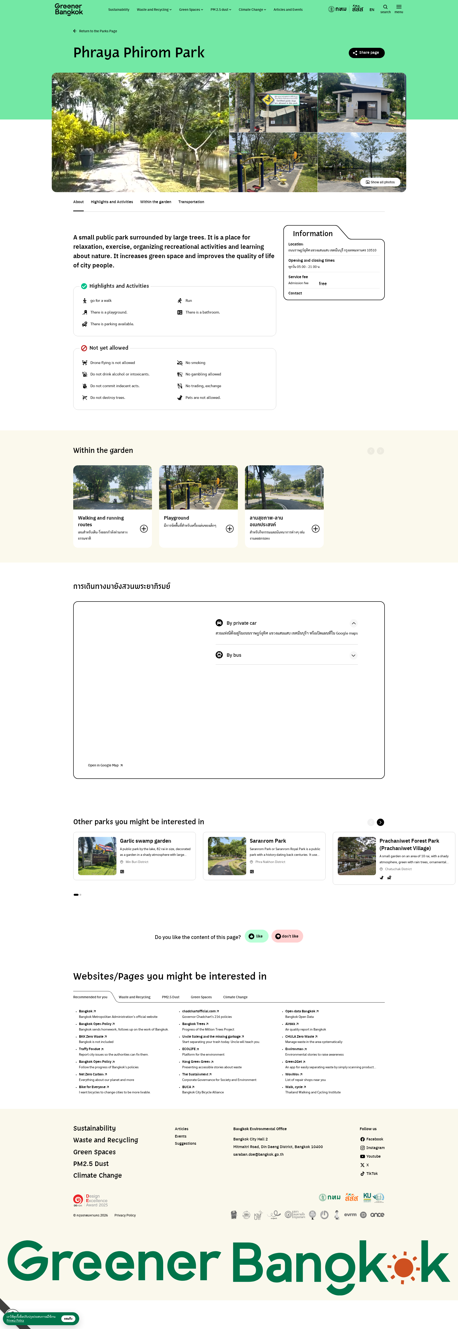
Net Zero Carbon (91, 1074)
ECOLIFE (189, 1048)
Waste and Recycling (153, 9)
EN (372, 9)
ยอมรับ (68, 1318)
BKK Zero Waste (91, 1036)
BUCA (186, 1086)
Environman (294, 1048)
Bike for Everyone (92, 1086)
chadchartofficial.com (199, 1011)
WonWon (292, 1074)
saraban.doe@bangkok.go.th (258, 1154)
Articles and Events (288, 9)
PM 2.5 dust (219, 9)
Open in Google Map (103, 765)
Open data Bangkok (300, 1011)
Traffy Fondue (89, 1048)
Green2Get (293, 1061)
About (78, 201)
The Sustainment (195, 1074)
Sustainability (118, 9)
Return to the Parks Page (98, 31)
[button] (380, 822)
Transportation (191, 201)
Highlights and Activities (112, 201)
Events (181, 1136)
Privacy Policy (125, 1215)
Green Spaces (189, 9)
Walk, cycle (294, 1086)
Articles (181, 1128)
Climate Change (251, 9)
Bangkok (86, 1011)
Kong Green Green (196, 1061)
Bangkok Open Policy (95, 1023)
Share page (369, 52)
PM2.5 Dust (91, 1164)
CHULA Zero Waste (299, 1036)
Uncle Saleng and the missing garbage (211, 1036)
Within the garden (155, 201)
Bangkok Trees (193, 1023)
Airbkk (290, 1023)
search (385, 11)
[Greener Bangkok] (69, 9)
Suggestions (185, 1143)
